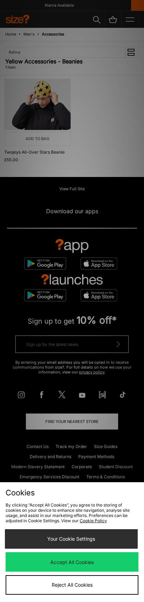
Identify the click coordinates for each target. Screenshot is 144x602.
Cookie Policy (93, 520)
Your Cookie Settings (71, 539)
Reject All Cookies (72, 585)
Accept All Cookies (72, 562)
